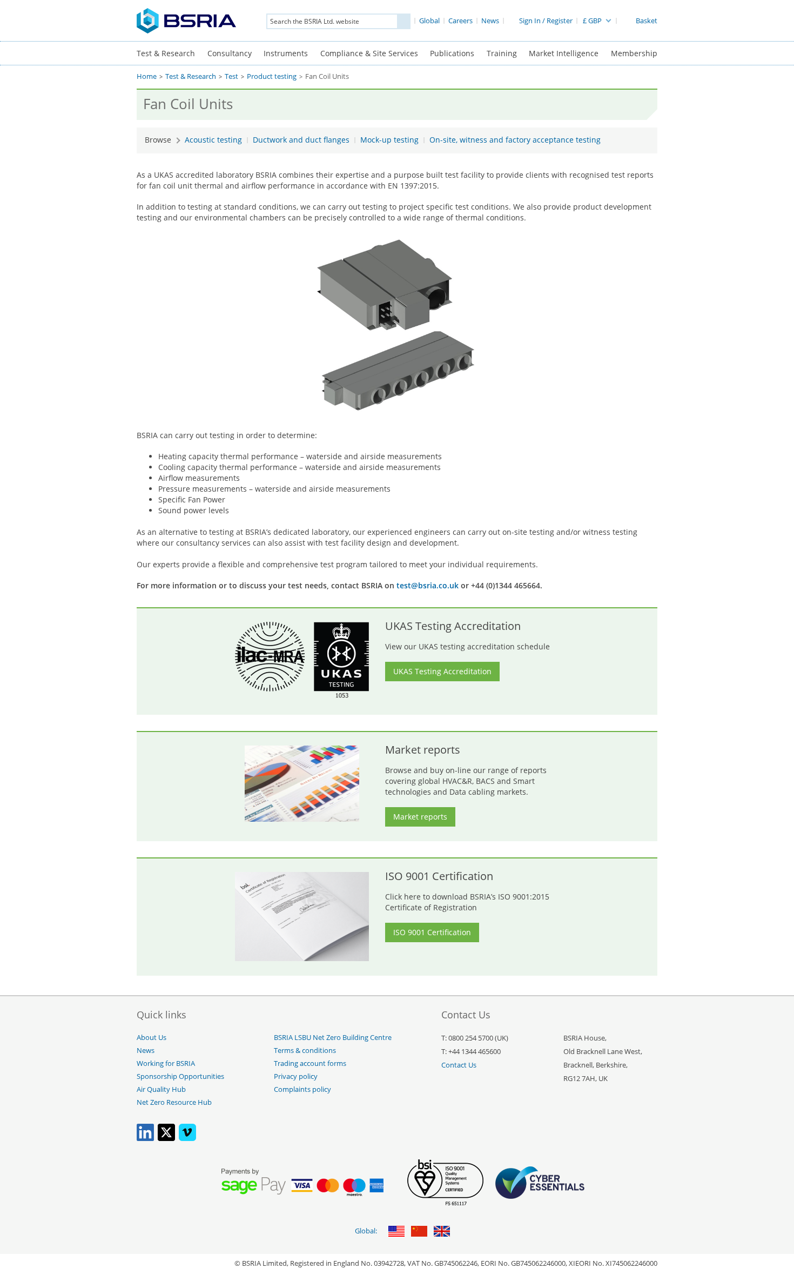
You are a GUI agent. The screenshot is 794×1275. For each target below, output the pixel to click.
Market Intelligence (563, 53)
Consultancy (229, 53)
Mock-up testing (389, 140)
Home (147, 76)
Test (231, 76)
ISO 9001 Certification (432, 932)
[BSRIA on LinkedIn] (145, 1138)
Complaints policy (302, 1089)
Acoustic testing (213, 140)
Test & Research (166, 53)
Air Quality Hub (161, 1089)
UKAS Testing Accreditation (442, 671)
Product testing (272, 76)
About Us (151, 1037)
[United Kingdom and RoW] (442, 1232)
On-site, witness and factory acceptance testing (515, 140)
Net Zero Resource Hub (174, 1102)
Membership (634, 53)
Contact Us (458, 1065)
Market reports (420, 816)
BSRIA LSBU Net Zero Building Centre (333, 1037)
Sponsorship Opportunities (180, 1076)
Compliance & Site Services (369, 53)
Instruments (286, 53)
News (145, 1050)
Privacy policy (296, 1076)
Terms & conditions (305, 1050)
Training (502, 53)
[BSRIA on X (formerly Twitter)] (166, 1138)
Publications (452, 53)
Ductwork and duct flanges (301, 140)
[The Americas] (396, 1232)
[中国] (419, 1232)
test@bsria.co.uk (427, 585)
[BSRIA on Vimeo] (187, 1138)
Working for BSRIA (166, 1063)
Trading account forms (310, 1063)
